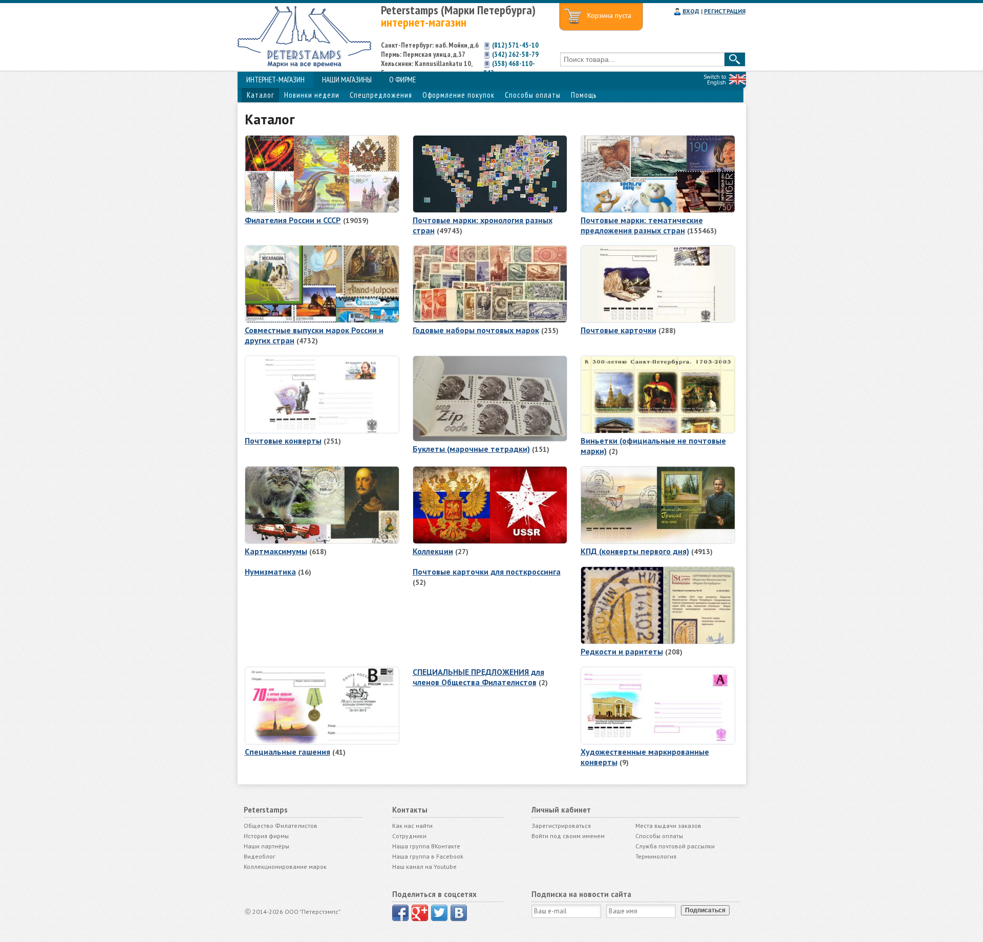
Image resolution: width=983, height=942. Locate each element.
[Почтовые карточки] (658, 320)
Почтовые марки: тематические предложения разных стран (642, 225)
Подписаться (705, 910)
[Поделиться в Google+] (420, 913)
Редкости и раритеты (622, 651)
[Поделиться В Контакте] (459, 913)
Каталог (260, 95)
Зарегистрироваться (561, 825)
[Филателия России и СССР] (322, 210)
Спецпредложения (381, 95)
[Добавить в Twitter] (439, 913)
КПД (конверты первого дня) (635, 551)
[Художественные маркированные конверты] (658, 742)
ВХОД (690, 11)
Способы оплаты (533, 95)
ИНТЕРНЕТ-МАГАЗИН (275, 79)
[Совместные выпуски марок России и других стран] (322, 320)
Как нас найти (412, 825)
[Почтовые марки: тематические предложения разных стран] (658, 210)
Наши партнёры (266, 846)
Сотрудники (409, 836)
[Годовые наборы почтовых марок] (490, 320)
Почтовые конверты (283, 440)
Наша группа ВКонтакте (426, 846)
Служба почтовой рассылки (675, 846)
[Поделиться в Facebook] (400, 913)
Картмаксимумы (276, 551)
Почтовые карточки (618, 330)
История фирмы (266, 836)
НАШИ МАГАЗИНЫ (347, 79)
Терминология (655, 856)
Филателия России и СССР (293, 220)
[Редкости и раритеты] (658, 641)
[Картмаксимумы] (322, 541)
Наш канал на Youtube (424, 866)
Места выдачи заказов (668, 825)
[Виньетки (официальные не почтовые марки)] (658, 430)
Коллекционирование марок (285, 866)
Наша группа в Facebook (427, 856)
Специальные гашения (287, 752)
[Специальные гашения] (322, 742)
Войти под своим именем (568, 836)
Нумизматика (270, 571)
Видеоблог (259, 856)
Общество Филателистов (280, 825)
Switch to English (714, 79)
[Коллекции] (490, 541)
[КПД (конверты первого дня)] (658, 541)
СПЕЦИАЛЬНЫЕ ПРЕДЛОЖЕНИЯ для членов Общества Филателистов (478, 677)
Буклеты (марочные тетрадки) (471, 449)
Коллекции (433, 551)
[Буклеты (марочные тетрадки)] (490, 439)
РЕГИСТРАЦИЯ (724, 11)
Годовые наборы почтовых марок (476, 330)
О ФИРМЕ (402, 79)
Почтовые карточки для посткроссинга (487, 571)
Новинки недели (311, 95)
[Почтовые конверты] (322, 430)
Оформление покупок (458, 95)
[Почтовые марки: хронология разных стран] (490, 210)
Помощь (583, 95)
